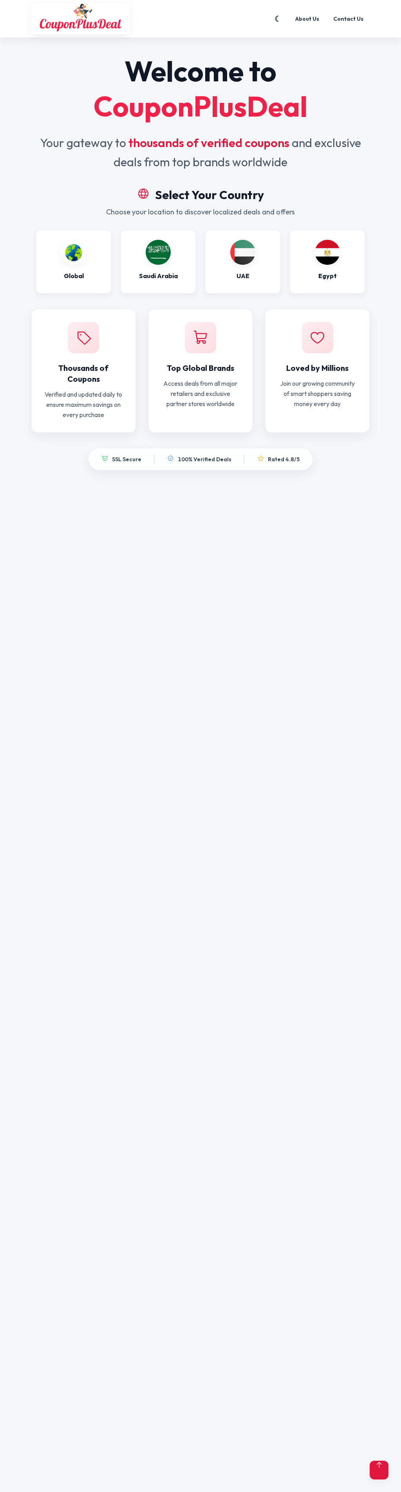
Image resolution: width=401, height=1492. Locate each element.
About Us (307, 18)
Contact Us (348, 18)
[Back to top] (379, 1470)
